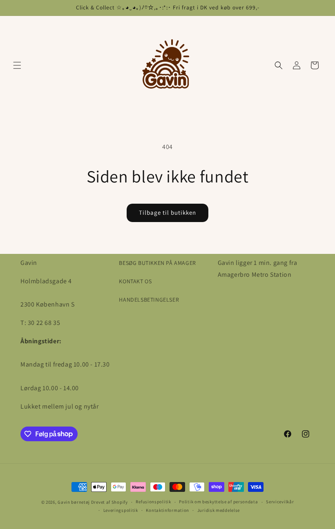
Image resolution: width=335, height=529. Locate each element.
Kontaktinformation (167, 510)
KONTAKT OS (135, 281)
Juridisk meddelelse (218, 510)
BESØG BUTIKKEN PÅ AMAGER (157, 263)
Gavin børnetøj (74, 502)
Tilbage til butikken (167, 212)
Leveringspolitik (120, 510)
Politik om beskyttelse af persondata (218, 502)
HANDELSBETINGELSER (149, 299)
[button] (17, 65)
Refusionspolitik (153, 502)
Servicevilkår (280, 502)
